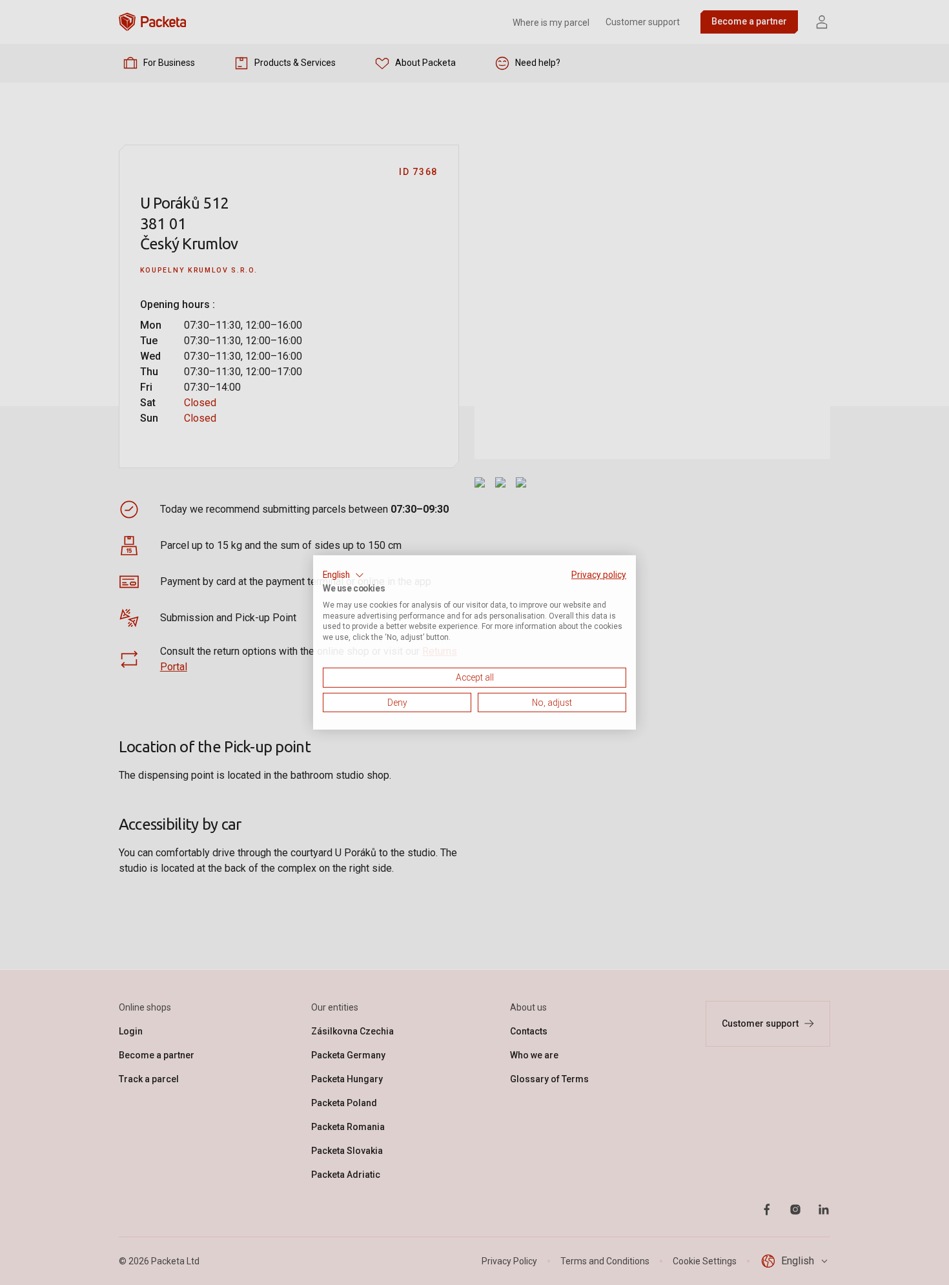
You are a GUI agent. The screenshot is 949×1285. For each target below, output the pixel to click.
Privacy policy (598, 575)
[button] (343, 575)
